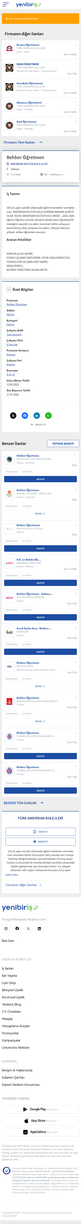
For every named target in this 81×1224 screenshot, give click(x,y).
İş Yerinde (12, 344)
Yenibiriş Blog (11, 1004)
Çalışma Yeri (14, 360)
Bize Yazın (8, 940)
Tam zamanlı (14, 334)
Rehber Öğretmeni (28, 525)
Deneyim (12, 370)
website (43, 841)
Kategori (12, 320)
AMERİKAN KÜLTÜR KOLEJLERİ (29, 164)
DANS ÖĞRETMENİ (28, 64)
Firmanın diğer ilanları (21, 885)
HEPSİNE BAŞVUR (63, 443)
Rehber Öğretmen (17, 304)
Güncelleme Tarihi (18, 380)
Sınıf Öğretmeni (26, 121)
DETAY (38, 513)
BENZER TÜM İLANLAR (20, 803)
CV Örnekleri (11, 1011)
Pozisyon (12, 300)
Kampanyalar (11, 1040)
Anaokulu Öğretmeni (30, 83)
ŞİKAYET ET (40, 424)
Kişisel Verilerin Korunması (21, 1084)
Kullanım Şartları (13, 1077)
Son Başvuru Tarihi (18, 390)
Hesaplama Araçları (16, 1026)
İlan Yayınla (9, 975)
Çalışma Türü (15, 340)
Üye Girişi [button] (9, 983)
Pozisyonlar (10, 1033)
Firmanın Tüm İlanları (19, 142)
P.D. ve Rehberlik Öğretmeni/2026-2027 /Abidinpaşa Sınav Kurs (31, 559)
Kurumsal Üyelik (13, 997)
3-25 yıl (11, 374)
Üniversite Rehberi (15, 1047)
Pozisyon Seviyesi (18, 350)
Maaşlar (7, 1018)
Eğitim (10, 314)
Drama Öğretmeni (28, 45)
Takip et (43, 831)
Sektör (11, 310)
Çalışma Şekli (15, 330)
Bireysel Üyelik (12, 990)
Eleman (11, 354)
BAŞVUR (40, 479)
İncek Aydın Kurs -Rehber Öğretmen (33, 628)
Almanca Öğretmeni (29, 102)
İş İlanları (8, 968)
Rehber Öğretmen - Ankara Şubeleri (33, 594)
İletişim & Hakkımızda (17, 1070)
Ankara (11, 364)
